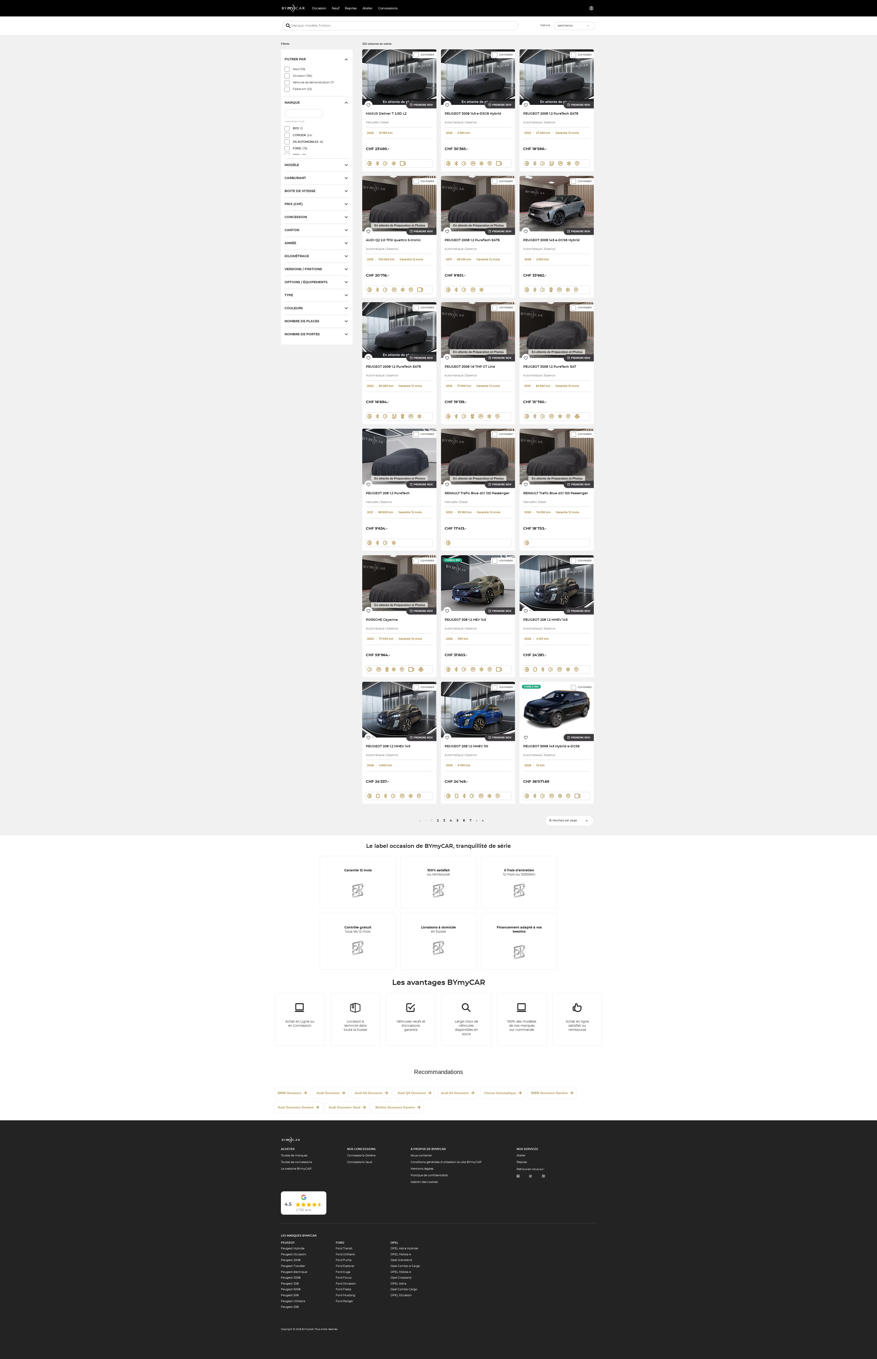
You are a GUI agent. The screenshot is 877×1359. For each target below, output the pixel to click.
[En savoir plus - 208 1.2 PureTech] (399, 456)
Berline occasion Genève (395, 1107)
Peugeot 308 (290, 1283)
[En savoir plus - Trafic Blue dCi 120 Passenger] (478, 456)
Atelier (521, 1155)
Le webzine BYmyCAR (296, 1168)
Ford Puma (343, 1260)
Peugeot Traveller (293, 1266)
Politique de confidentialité (429, 1175)
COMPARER (427, 55)
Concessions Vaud (359, 1162)
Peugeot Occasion (293, 1254)
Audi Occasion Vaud (344, 1107)
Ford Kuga (343, 1272)
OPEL (394, 1242)
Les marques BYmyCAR (299, 1235)
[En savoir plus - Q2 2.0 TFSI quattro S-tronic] (399, 203)
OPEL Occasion (401, 1295)
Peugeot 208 (290, 1307)
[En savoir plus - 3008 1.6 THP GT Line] (478, 330)
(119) (299, 69)
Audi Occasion (328, 1093)
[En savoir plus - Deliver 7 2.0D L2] (399, 77)
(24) (302, 135)
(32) (302, 89)
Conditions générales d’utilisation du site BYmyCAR (446, 1162)
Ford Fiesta (343, 1289)
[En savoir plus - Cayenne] (399, 583)
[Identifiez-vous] (591, 8)
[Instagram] (543, 1176)
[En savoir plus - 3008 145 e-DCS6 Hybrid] (557, 203)
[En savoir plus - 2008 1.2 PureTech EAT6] (478, 203)
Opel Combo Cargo (404, 1289)
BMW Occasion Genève (549, 1093)
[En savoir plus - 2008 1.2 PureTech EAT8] (557, 77)
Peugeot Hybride (292, 1248)
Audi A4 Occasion (455, 1093)
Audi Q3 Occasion (412, 1093)
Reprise (522, 1162)
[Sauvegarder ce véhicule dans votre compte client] (368, 105)
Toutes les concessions (296, 1162)
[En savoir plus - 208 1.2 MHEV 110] (478, 709)
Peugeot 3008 (291, 1277)
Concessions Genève (361, 1155)
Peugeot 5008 (291, 1289)
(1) (298, 128)
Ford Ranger (344, 1301)
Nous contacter (421, 1155)
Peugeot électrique (294, 1272)
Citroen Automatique (500, 1093)
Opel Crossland (401, 1277)
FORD (340, 1242)
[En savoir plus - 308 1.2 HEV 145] (478, 583)
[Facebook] (530, 1176)
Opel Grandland (401, 1260)
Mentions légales (422, 1168)
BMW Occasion (289, 1093)
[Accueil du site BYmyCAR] (293, 8)
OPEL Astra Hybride (404, 1248)
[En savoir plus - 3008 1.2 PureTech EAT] (557, 330)
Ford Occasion (346, 1283)
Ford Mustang (345, 1295)
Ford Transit (344, 1248)
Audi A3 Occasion (369, 1093)
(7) (313, 82)
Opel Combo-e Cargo (405, 1266)
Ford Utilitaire (345, 1254)
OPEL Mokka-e (401, 1254)
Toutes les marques (294, 1155)
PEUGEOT (288, 1242)
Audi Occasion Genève (296, 1107)
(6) (308, 141)
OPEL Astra (398, 1283)
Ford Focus (343, 1277)
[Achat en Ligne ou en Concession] (300, 1019)
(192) (302, 75)
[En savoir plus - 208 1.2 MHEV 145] (557, 583)
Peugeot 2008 (291, 1260)
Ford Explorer (345, 1266)
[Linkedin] (518, 1176)
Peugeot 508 (290, 1295)
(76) (300, 148)
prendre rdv (423, 105)
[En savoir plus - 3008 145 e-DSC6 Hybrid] (478, 77)
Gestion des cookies (424, 1182)
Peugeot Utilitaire (293, 1301)
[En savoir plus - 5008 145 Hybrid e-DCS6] (557, 709)
